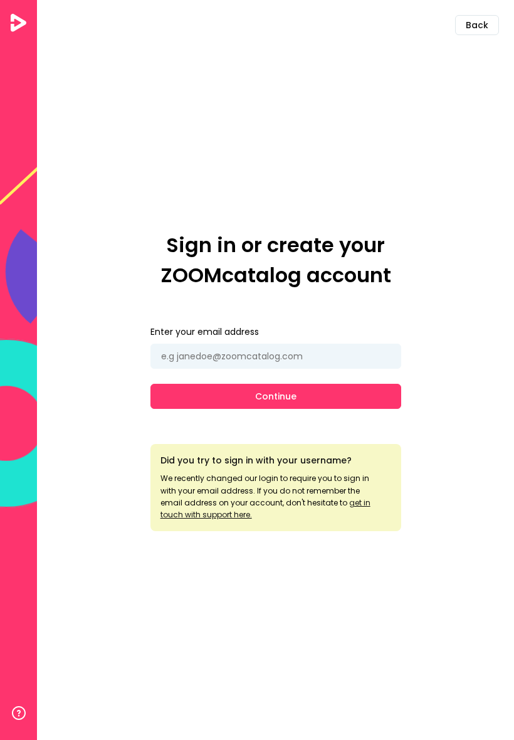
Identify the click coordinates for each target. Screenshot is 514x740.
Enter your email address (204, 331)
